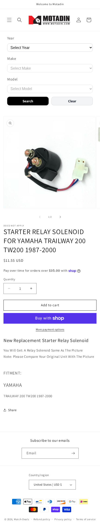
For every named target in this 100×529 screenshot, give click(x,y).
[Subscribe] (73, 453)
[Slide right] (60, 217)
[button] (9, 20)
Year (10, 38)
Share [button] (12, 410)
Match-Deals (21, 519)
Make (11, 58)
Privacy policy (63, 519)
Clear (72, 101)
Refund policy (41, 519)
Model (12, 79)
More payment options (50, 329)
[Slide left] (40, 217)
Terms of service (86, 519)
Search (28, 101)
